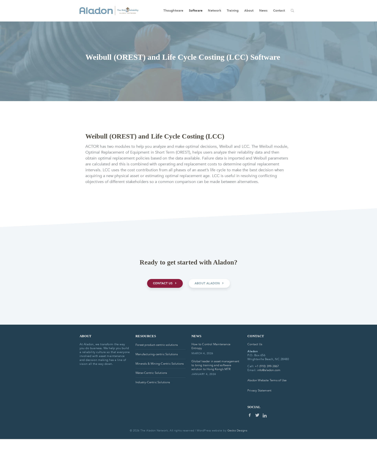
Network (214, 10)
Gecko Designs (237, 430)
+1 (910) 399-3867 (267, 366)
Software (196, 10)
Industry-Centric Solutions (152, 382)
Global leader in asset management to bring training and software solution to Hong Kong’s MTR (215, 365)
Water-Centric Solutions (151, 373)
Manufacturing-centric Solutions (156, 354)
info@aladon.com (269, 370)
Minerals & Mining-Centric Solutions (159, 364)
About (249, 10)
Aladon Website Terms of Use (266, 380)
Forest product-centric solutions (156, 345)
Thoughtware (173, 10)
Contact (279, 10)
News (263, 10)
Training (233, 10)
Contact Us (254, 344)
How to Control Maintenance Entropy (210, 346)
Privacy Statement (259, 390)
